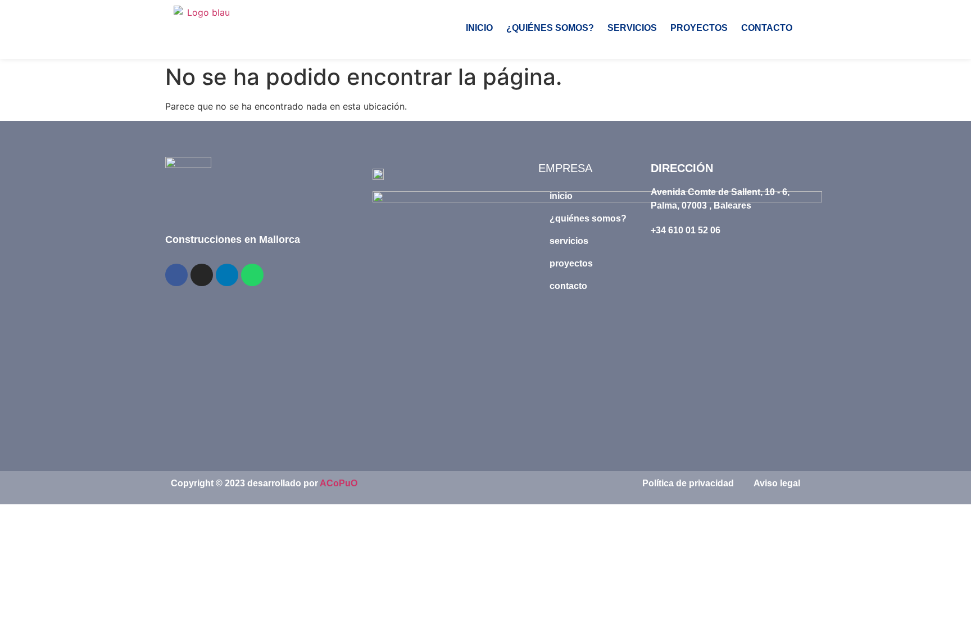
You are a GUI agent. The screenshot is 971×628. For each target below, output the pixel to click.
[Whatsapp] (252, 275)
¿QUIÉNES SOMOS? (550, 28)
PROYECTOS (699, 28)
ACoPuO (338, 483)
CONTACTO (766, 28)
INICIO (479, 28)
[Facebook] (176, 275)
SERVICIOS (632, 28)
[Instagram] (201, 275)
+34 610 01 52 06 (685, 230)
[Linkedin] (227, 275)
